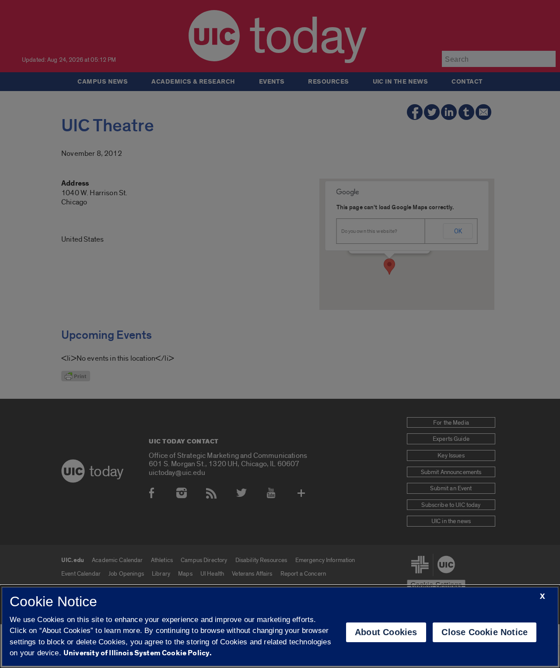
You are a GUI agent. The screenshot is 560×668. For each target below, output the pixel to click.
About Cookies (386, 632)
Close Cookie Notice (484, 632)
